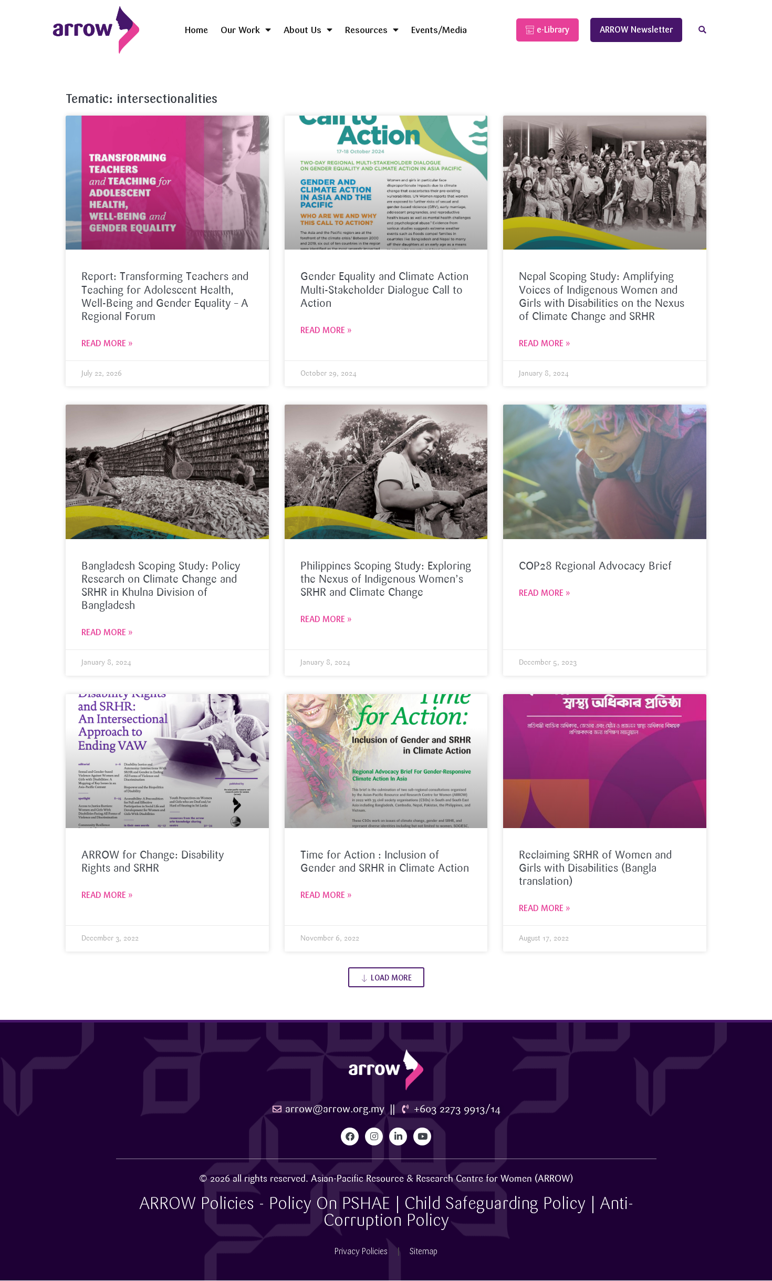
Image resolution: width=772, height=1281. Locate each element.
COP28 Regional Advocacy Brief (595, 566)
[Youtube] (422, 1136)
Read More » (107, 343)
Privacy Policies (361, 1251)
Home (196, 29)
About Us (302, 29)
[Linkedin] (398, 1136)
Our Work (240, 29)
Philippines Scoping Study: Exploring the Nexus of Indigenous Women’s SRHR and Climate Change (385, 579)
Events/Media (439, 29)
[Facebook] (350, 1136)
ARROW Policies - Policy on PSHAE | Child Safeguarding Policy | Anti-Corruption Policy (386, 1212)
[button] (702, 30)
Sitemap (423, 1251)
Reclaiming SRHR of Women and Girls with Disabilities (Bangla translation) (595, 868)
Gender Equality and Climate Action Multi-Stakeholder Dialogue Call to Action (384, 290)
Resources (366, 29)
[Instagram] (374, 1136)
